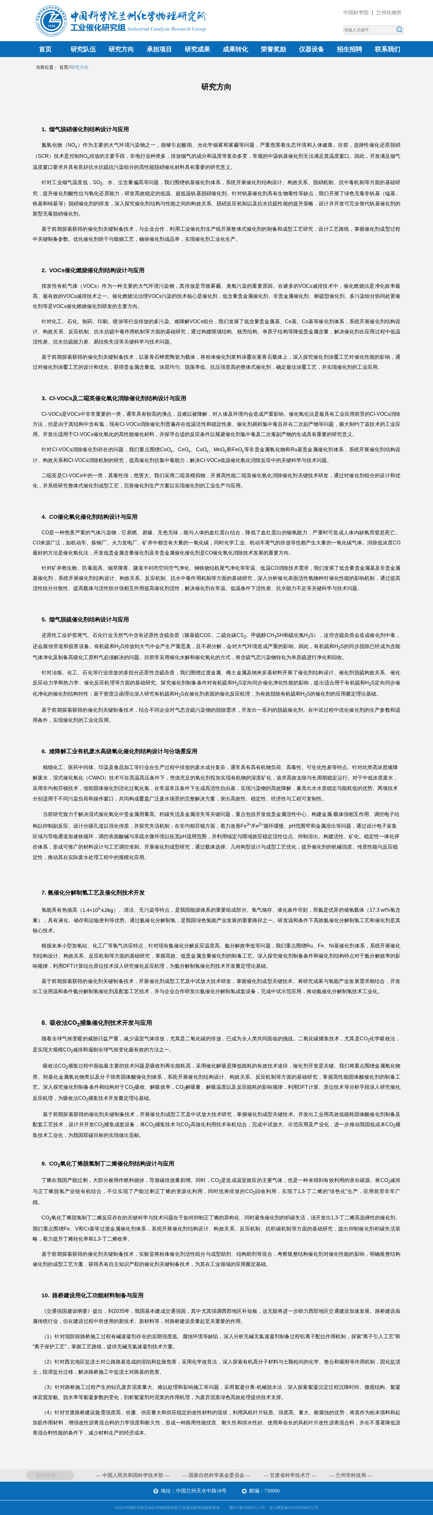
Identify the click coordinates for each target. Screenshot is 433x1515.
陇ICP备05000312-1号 (247, 1507)
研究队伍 (83, 49)
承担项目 (159, 49)
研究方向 (121, 49)
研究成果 (197, 49)
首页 (45, 49)
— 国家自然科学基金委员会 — (216, 1475)
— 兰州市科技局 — (350, 1475)
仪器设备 (311, 49)
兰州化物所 (389, 12)
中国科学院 (356, 12)
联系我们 (387, 49)
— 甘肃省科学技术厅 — (290, 1475)
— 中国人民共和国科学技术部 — (133, 1475)
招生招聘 (349, 49)
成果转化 (235, 49)
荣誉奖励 (273, 49)
